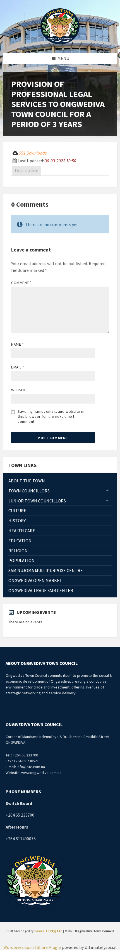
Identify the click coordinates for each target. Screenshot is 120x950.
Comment (21, 282)
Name (17, 344)
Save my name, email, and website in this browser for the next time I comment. (51, 416)
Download (97, 153)
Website (19, 389)
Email (17, 367)
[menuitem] (60, 481)
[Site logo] (60, 25)
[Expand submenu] (107, 491)
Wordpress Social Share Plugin (32, 947)
